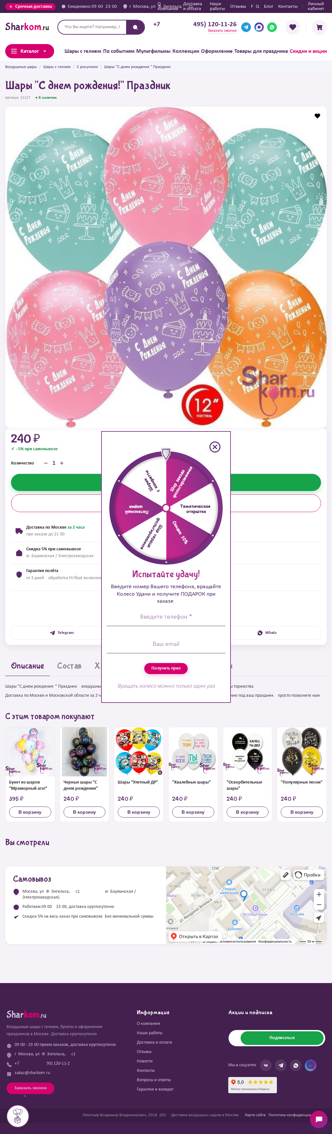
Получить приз (166, 668)
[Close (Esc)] (214, 446)
